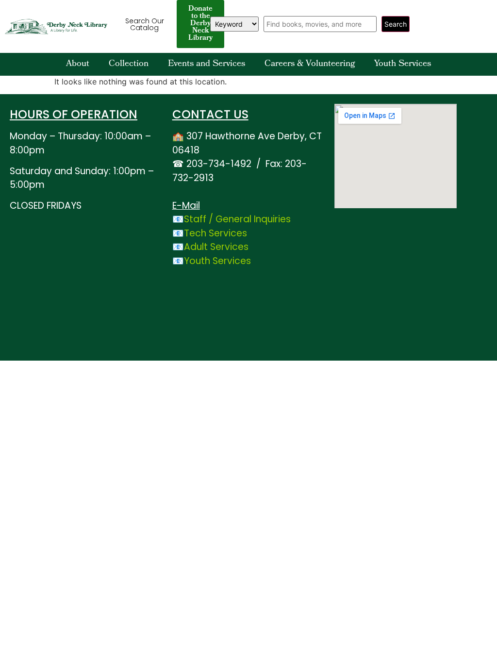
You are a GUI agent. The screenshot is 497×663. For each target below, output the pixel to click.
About (77, 64)
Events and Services (206, 64)
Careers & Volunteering (310, 64)
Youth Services (402, 64)
